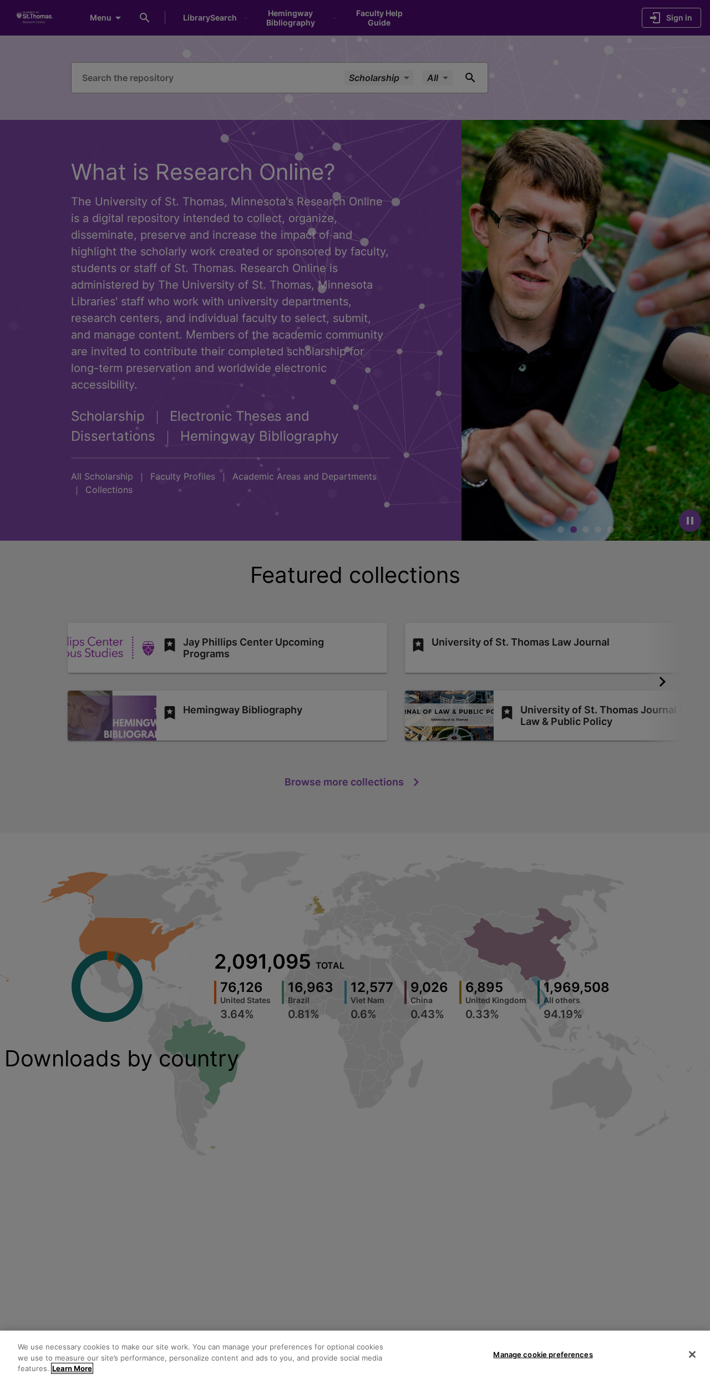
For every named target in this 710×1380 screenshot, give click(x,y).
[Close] (692, 1354)
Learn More (72, 1368)
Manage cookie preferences (542, 1353)
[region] (355, 1355)
